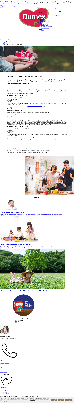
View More (2, 215)
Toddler (40, 29)
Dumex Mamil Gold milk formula (12, 141)
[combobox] (5, 39)
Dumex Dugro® (44, 20)
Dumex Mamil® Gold (45, 21)
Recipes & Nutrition (44, 25)
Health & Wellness (44, 24)
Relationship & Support (45, 28)
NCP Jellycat (43, 37)
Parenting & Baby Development (46, 26)
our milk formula (55, 121)
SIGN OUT (39, 16)
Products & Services (44, 31)
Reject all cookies (61, 400)
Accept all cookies (54, 400)
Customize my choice (69, 400)
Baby (40, 22)
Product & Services (44, 27)
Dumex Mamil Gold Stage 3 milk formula (35, 106)
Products (40, 18)
